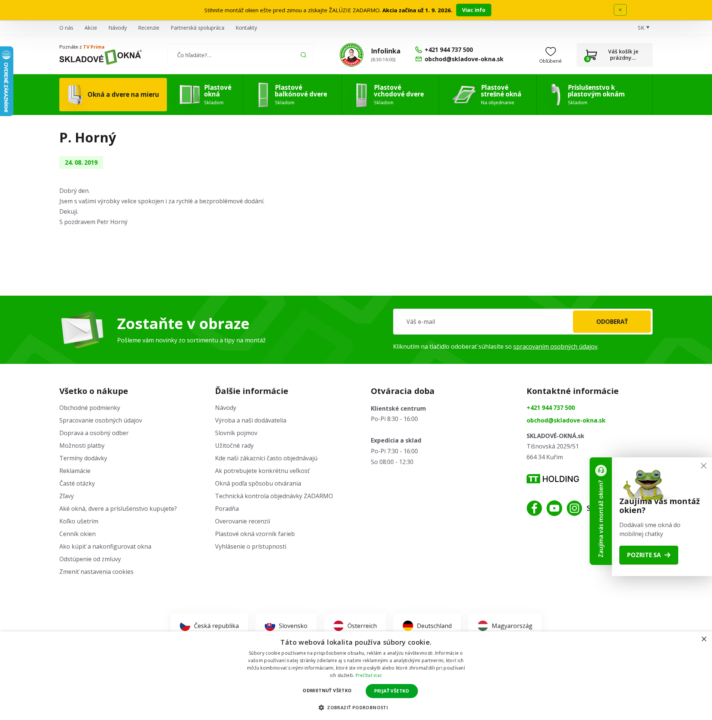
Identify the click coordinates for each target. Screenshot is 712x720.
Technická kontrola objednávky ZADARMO (274, 496)
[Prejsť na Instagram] (574, 508)
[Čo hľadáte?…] (240, 55)
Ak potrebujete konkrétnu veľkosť (262, 471)
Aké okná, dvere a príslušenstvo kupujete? (118, 508)
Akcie (91, 27)
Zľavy (66, 496)
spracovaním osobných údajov (555, 346)
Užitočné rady (234, 445)
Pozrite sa (644, 555)
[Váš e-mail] (523, 322)
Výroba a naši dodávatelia (250, 420)
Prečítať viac (369, 675)
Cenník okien (77, 534)
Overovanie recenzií (242, 521)
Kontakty (246, 27)
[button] (356, 707)
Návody (117, 27)
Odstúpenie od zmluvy (90, 559)
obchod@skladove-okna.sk (566, 420)
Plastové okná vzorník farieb (255, 534)
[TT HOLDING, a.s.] (553, 478)
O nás (66, 27)
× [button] (703, 639)
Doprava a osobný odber (94, 433)
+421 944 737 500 (551, 408)
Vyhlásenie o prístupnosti (250, 546)
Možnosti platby (82, 445)
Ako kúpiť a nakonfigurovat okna (105, 546)
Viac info (473, 9)
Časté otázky (77, 483)
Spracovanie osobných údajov (100, 420)
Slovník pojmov (236, 433)
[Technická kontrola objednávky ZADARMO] (351, 55)
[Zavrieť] (703, 466)
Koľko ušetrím (78, 521)
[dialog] (356, 675)
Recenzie (148, 27)
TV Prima (94, 46)
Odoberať (612, 322)
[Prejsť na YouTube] (554, 508)
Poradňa (227, 508)
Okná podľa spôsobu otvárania (258, 483)
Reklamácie (74, 471)
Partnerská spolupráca (197, 27)
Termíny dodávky (83, 458)
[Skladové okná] (100, 57)
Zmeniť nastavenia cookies (96, 572)
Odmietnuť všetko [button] (327, 690)
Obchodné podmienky (89, 408)
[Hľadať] (303, 54)
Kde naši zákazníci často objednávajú (266, 458)
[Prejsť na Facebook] (534, 508)
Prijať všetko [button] (391, 691)
